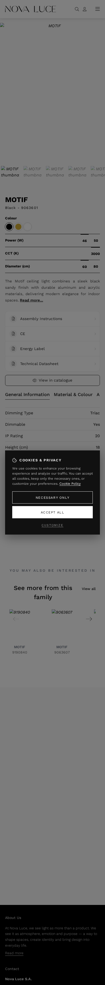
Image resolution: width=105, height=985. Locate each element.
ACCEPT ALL (52, 512)
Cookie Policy (70, 484)
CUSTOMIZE (52, 525)
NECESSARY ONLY (52, 497)
